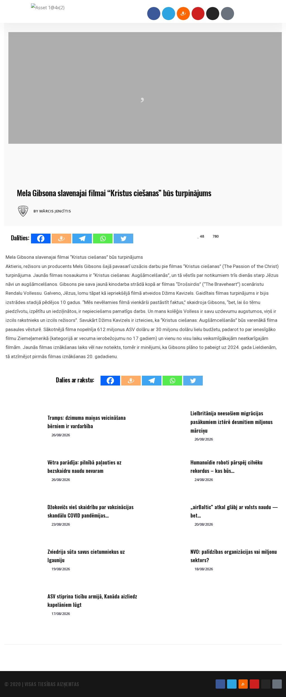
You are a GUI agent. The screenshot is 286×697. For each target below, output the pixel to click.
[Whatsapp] (103, 238)
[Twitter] (123, 238)
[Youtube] (198, 13)
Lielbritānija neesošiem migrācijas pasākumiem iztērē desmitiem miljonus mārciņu (231, 421)
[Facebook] (153, 13)
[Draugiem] (61, 238)
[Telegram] (168, 13)
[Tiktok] (227, 13)
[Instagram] (212, 13)
